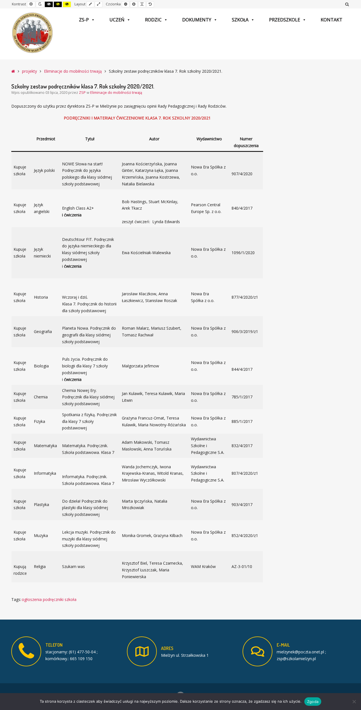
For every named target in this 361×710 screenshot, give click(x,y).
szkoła (70, 599)
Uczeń (116, 20)
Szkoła (240, 20)
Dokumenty (196, 20)
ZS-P (84, 20)
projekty (29, 71)
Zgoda (312, 701)
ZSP (83, 92)
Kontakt (331, 20)
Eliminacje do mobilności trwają (73, 71)
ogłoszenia (32, 599)
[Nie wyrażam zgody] (354, 701)
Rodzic (153, 20)
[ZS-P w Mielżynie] (32, 33)
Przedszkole (284, 20)
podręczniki (53, 599)
